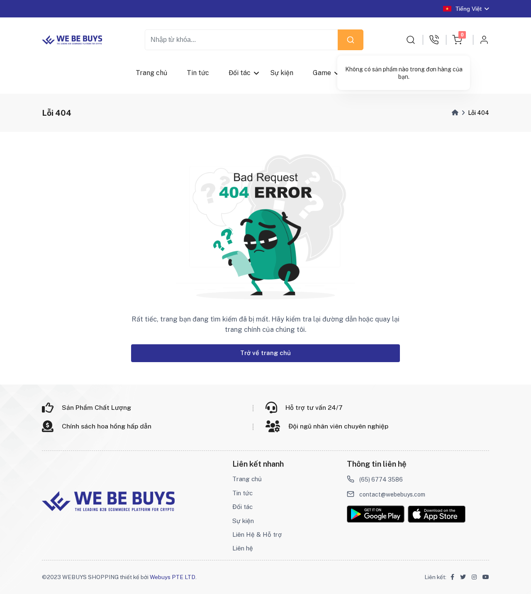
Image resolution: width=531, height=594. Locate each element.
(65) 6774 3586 (381, 479)
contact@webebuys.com (392, 494)
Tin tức (198, 73)
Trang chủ (151, 73)
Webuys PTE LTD (172, 577)
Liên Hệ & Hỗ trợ (257, 534)
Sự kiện (282, 73)
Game (322, 73)
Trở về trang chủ (265, 352)
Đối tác (240, 73)
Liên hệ (242, 548)
